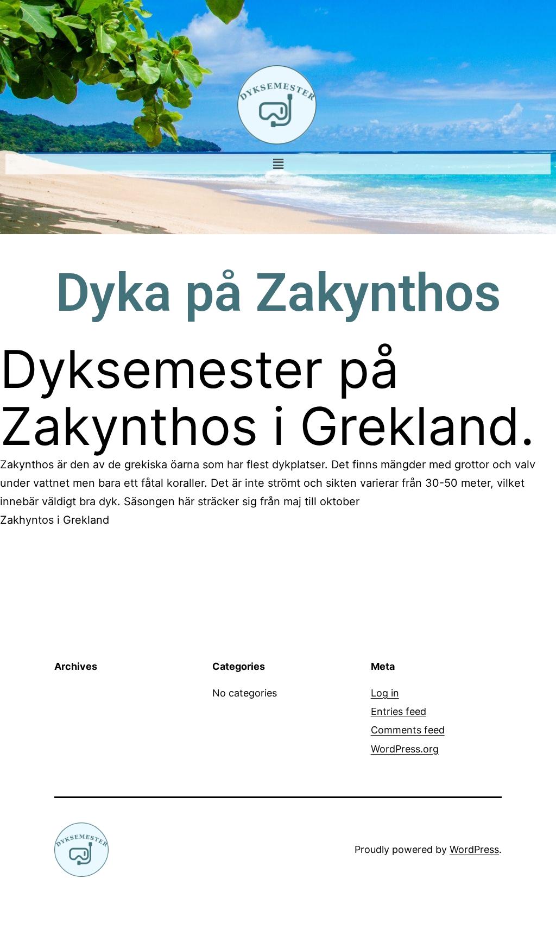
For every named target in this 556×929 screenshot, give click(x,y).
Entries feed (398, 711)
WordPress (474, 849)
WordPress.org (405, 749)
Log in (385, 693)
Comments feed (408, 730)
